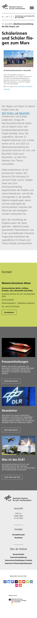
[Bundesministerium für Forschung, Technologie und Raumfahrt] (18, 607)
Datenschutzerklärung (18, 557)
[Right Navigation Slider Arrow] (31, 59)
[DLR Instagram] (31, 582)
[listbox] (7, 16)
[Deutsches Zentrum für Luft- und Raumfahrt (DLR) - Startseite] (14, 7)
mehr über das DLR (12, 477)
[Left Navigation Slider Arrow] (7, 59)
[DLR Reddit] (20, 582)
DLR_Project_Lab (10, 113)
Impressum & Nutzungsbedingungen (18, 563)
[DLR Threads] (16, 582)
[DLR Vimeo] (27, 582)
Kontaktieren (9, 312)
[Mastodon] (12, 582)
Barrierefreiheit (18, 554)
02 (11, 16)
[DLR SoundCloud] (20, 586)
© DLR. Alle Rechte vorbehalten (23, 86)
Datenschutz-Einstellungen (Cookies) (18, 560)
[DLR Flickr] (16, 586)
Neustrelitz (24, 113)
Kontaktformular (18, 535)
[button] (18, 71)
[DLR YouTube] (23, 582)
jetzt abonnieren (11, 381)
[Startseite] (3, 17)
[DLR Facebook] (5, 582)
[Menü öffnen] (31, 7)
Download (7, 89)
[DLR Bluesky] (8, 582)
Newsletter (19, 538)
